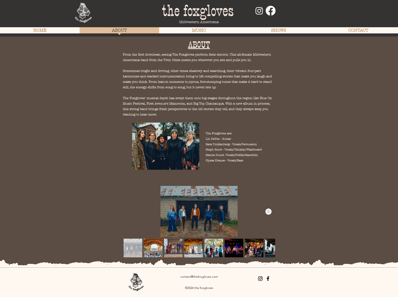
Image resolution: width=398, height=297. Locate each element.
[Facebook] (270, 11)
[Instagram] (259, 11)
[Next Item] (268, 211)
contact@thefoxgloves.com (199, 276)
